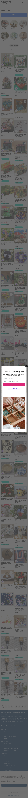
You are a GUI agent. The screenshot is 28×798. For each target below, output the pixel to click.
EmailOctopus (16, 388)
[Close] (26, 366)
